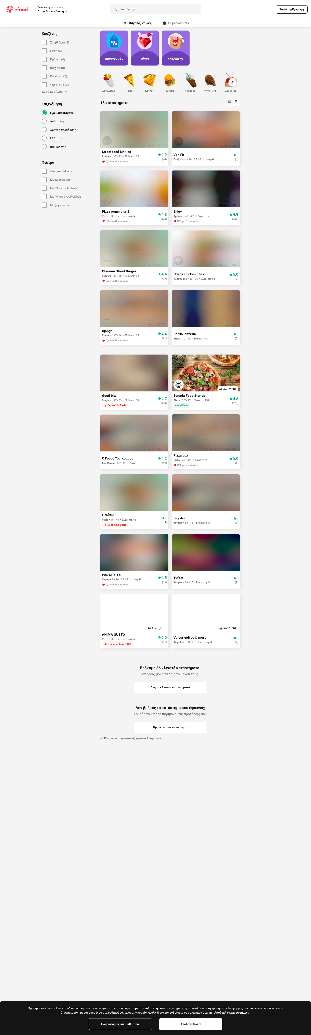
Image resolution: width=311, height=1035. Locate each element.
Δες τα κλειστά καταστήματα (170, 687)
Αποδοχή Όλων (190, 1024)
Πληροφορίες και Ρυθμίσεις (120, 1024)
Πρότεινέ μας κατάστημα (170, 727)
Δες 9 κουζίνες (52, 91)
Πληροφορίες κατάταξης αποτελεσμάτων (132, 738)
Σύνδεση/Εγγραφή (291, 9)
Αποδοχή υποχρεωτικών (231, 1012)
